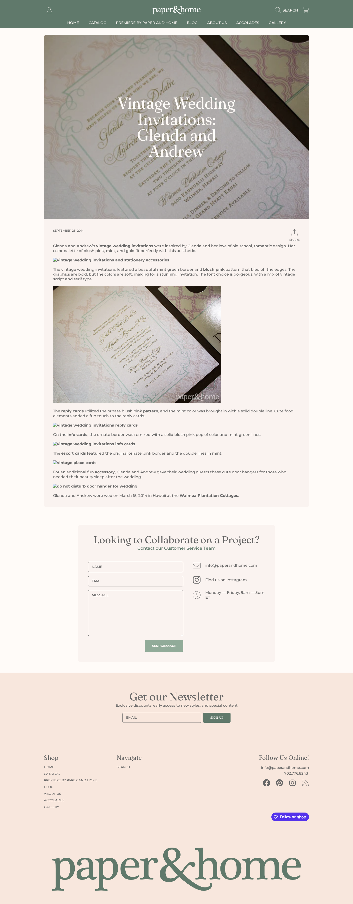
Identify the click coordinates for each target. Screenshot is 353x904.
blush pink (214, 269)
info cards (77, 434)
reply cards (72, 411)
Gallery (51, 807)
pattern (150, 411)
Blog (48, 787)
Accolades (54, 800)
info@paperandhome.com (231, 565)
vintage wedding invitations (124, 246)
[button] (287, 10)
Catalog (52, 774)
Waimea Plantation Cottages (209, 495)
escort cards (73, 453)
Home (49, 767)
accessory (105, 472)
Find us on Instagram (226, 580)
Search (123, 767)
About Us (52, 794)
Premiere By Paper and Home (70, 780)
